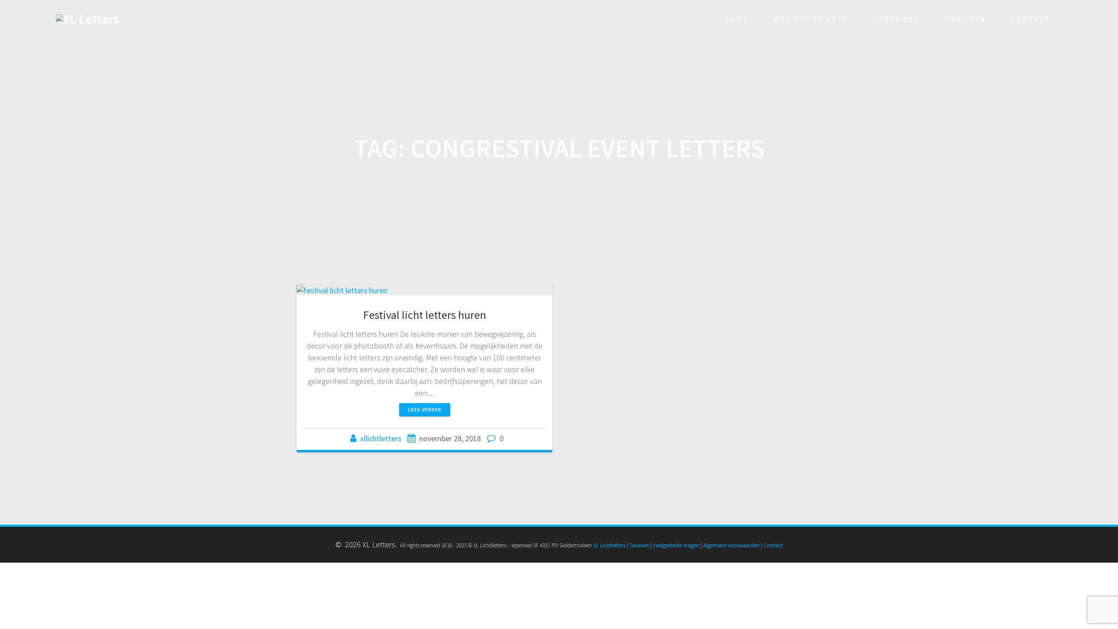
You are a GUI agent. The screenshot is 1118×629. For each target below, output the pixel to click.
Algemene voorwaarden (731, 545)
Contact (1030, 19)
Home (736, 19)
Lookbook (896, 19)
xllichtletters (380, 438)
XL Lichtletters (609, 545)
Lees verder (425, 409)
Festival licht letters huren (424, 315)
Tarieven (965, 19)
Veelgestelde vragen (676, 545)
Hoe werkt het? (811, 19)
